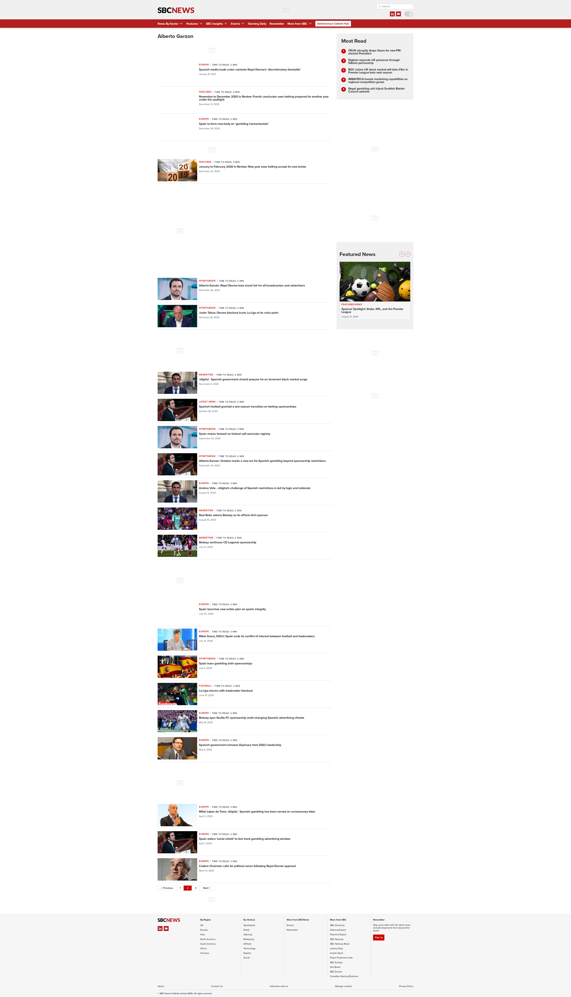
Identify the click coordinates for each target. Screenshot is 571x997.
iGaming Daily (257, 23)
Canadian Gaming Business (344, 976)
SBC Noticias (336, 939)
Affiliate (247, 944)
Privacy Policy (406, 986)
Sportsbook (249, 925)
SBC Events (336, 971)
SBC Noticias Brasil (340, 944)
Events (235, 23)
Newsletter (277, 23)
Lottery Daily (336, 948)
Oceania (204, 953)
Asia (202, 934)
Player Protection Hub (341, 957)
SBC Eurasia (336, 962)
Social (246, 957)
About (161, 986)
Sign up (378, 937)
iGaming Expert (338, 930)
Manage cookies (343, 986)
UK (201, 925)
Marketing (248, 939)
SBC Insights (214, 23)
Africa (203, 948)
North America (207, 939)
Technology (249, 948)
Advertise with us (279, 986)
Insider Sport (336, 953)
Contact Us (217, 986)
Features (192, 23)
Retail (246, 930)
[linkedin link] (392, 13)
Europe (204, 930)
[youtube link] (398, 13)
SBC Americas (337, 925)
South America (208, 944)
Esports (247, 953)
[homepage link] (176, 10)
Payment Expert (338, 934)
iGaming (247, 934)
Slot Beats (335, 967)
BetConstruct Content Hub (333, 24)
